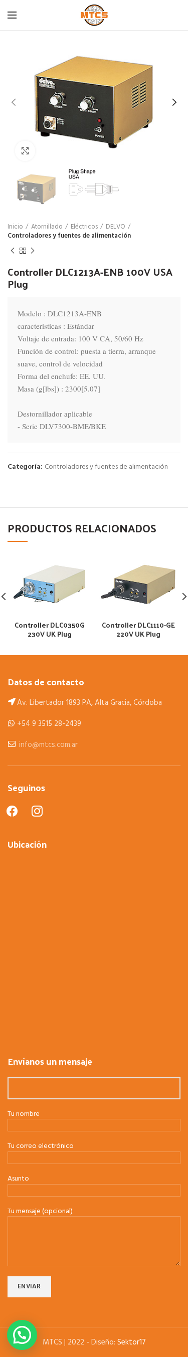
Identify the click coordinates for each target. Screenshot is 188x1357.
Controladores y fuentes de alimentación (69, 236)
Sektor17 (131, 1342)
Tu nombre (24, 1114)
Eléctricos (84, 227)
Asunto (18, 1179)
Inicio (15, 227)
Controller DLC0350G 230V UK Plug (50, 630)
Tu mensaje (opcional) (40, 1212)
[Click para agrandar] (25, 151)
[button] (22, 1335)
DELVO (115, 227)
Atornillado (47, 227)
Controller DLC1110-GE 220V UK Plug (138, 630)
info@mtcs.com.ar (48, 745)
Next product (33, 251)
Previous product (13, 251)
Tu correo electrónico (41, 1146)
